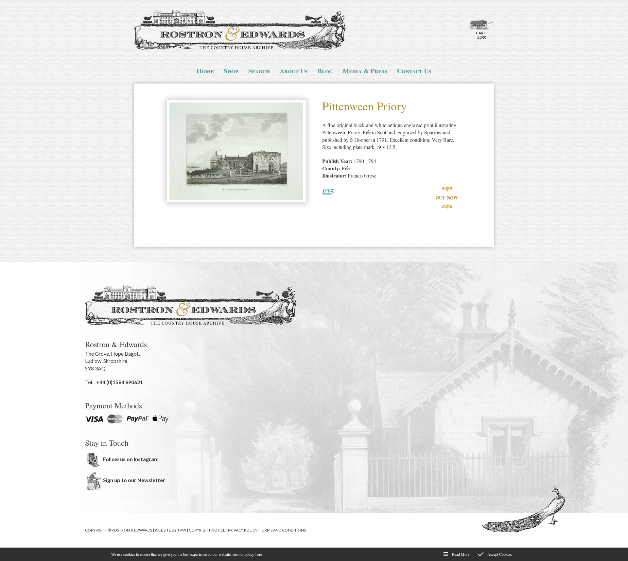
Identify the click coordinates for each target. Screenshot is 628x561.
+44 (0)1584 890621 (119, 382)
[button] (236, 152)
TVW (181, 530)
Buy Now (447, 197)
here (258, 554)
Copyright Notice (207, 530)
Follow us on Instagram (131, 459)
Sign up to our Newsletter (134, 480)
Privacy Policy (242, 530)
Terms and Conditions (283, 530)
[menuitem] (205, 71)
